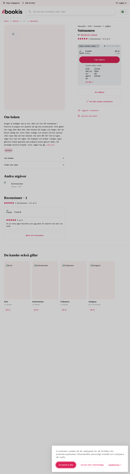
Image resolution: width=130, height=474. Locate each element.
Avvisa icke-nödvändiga (92, 465)
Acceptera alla (66, 465)
